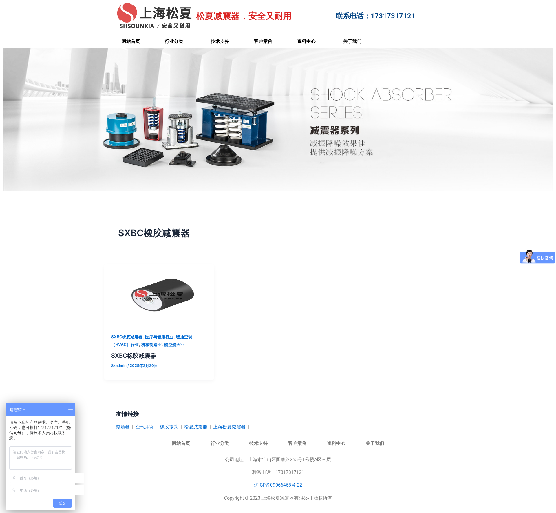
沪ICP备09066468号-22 (278, 485)
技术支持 (220, 41)
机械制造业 (151, 344)
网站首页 (131, 41)
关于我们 (352, 41)
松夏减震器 (195, 427)
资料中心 (306, 41)
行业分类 (174, 41)
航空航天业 (174, 344)
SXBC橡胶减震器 (126, 336)
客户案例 (263, 41)
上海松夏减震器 (229, 427)
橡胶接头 (169, 427)
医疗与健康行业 (159, 336)
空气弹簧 (145, 427)
